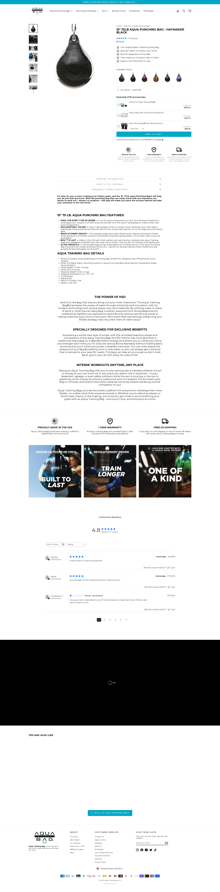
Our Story (74, 837)
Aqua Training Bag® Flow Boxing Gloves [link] (146, 123)
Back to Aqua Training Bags (111, 813)
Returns (98, 846)
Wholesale (148, 11)
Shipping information (110, 179)
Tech (104, 11)
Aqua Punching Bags (60, 11)
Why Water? (75, 840)
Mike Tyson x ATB (77, 846)
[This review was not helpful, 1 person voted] (173, 587)
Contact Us (99, 837)
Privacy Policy (100, 862)
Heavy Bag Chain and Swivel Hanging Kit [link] (146, 113)
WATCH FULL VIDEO (28, 675)
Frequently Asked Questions (110, 189)
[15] (121, 77)
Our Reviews (75, 843)
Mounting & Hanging (86, 11)
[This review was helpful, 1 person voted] (168, 609)
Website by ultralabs (110, 883)
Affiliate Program (77, 849)
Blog (72, 852)
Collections (127, 26)
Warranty (98, 859)
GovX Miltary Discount (104, 852)
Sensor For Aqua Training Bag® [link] (142, 102)
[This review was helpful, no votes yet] (168, 568)
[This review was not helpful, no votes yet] (172, 568)
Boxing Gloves (119, 11)
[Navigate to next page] (126, 620)
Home (119, 26)
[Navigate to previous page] (93, 620)
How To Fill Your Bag (110, 184)
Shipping (98, 843)
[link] (124, 105)
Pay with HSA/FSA (102, 856)
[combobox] (76, 545)
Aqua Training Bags (142, 26)
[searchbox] (53, 544)
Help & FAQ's (100, 840)
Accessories (134, 11)
